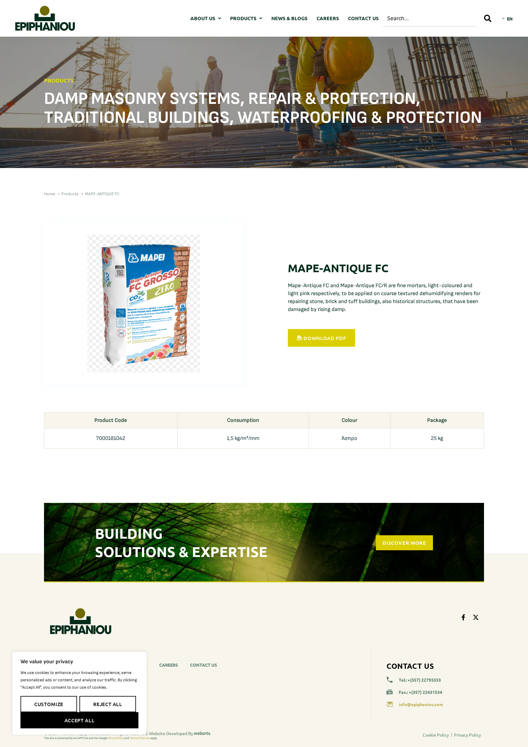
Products (243, 18)
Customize (48, 704)
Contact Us (363, 18)
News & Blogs (289, 18)
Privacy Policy (116, 738)
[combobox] (430, 18)
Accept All (79, 720)
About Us (202, 18)
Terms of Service (140, 738)
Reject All (107, 704)
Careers (328, 18)
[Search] (487, 18)
